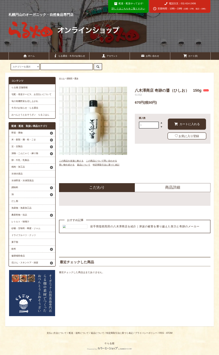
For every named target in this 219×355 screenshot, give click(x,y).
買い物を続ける (67, 164)
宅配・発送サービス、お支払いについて (31, 94)
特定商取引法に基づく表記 (106, 164)
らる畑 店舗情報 (19, 87)
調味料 (69, 78)
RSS (161, 333)
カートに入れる (189, 124)
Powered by (92, 349)
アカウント (112, 56)
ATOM (169, 333)
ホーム (31, 56)
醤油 (76, 78)
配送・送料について (79, 333)
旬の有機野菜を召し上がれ (24, 101)
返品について (83, 164)
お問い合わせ (152, 56)
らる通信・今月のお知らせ (71, 56)
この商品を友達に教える (71, 161)
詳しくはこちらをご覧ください (128, 8)
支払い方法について (57, 333)
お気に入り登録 (189, 136)
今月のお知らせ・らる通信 (24, 108)
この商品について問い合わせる (101, 161)
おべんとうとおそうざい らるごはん (30, 115)
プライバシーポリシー (146, 333)
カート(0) (192, 56)
